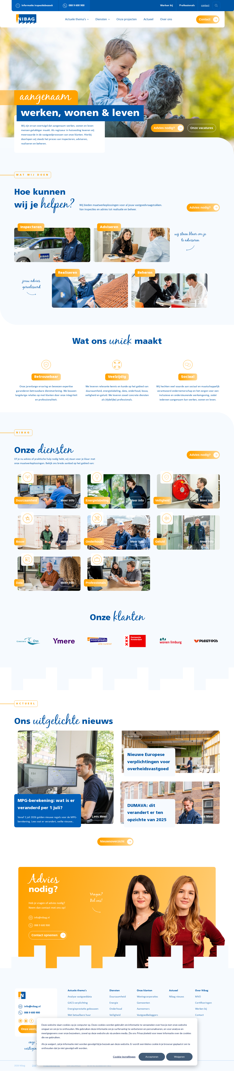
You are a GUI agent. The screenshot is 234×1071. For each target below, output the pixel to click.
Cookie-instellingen (124, 1056)
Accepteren (151, 1056)
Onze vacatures (201, 128)
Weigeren (179, 1056)
